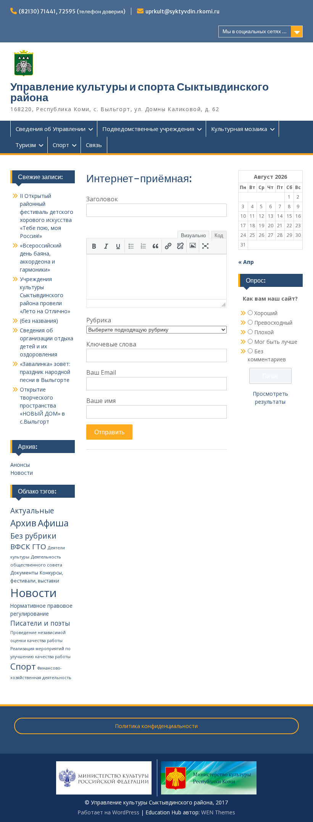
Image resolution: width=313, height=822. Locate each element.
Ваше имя (101, 400)
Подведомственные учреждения (148, 129)
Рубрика (98, 320)
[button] (94, 246)
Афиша (53, 522)
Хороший (266, 313)
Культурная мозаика (239, 129)
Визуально (193, 235)
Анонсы (20, 464)
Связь (94, 145)
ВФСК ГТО (28, 547)
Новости (21, 472)
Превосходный (273, 322)
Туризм (25, 145)
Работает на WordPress (108, 812)
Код (219, 235)
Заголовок (102, 199)
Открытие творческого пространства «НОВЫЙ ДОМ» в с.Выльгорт (42, 405)
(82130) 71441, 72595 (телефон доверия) (72, 11)
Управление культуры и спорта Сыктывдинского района (139, 92)
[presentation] (94, 246)
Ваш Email (101, 372)
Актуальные (32, 511)
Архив (23, 523)
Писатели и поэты (40, 623)
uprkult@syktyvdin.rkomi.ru (182, 11)
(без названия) (39, 320)
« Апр (246, 261)
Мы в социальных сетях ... (255, 31)
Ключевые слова (111, 344)
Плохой (264, 332)
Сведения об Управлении (51, 129)
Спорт (61, 145)
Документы (24, 572)
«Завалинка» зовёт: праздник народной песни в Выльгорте (45, 371)
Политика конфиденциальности (156, 726)
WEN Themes (218, 812)
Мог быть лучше (275, 341)
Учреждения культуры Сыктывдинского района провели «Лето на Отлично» (45, 295)
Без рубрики (33, 536)
